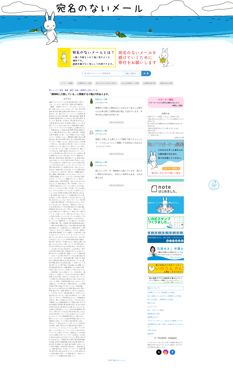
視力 (81, 102)
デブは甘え (71, 197)
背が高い (70, 144)
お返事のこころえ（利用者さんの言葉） (161, 292)
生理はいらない (61, 137)
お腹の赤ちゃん (66, 228)
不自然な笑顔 (67, 193)
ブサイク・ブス (66, 107)
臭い (63, 135)
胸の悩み (80, 256)
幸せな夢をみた (67, 279)
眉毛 (59, 184)
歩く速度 (65, 344)
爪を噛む (58, 344)
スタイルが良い (58, 190)
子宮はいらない (79, 160)
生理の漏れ (55, 353)
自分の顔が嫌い (63, 116)
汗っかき (52, 121)
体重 (60, 111)
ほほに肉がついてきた (57, 160)
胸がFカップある (70, 256)
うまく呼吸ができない (73, 135)
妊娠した (71, 128)
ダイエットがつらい (67, 176)
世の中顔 (82, 109)
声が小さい (74, 237)
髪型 (57, 121)
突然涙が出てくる (71, 251)
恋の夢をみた (59, 153)
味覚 (69, 207)
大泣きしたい (56, 172)
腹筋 (50, 158)
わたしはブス (77, 307)
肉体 (57, 325)
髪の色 (64, 197)
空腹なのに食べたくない (66, 286)
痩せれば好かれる (57, 337)
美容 (75, 104)
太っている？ (54, 221)
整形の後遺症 (57, 232)
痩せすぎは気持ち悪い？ (64, 263)
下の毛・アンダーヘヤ (71, 349)
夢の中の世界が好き (63, 139)
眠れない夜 (66, 184)
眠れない (58, 130)
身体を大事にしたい (74, 123)
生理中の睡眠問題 (61, 342)
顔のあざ (67, 156)
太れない (69, 118)
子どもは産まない (55, 163)
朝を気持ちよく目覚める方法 (63, 167)
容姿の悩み (75, 239)
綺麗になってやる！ (72, 230)
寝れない (73, 316)
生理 (56, 111)
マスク (55, 102)
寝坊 (69, 111)
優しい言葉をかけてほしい (65, 300)
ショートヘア (73, 114)
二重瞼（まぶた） (62, 142)
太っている (62, 102)
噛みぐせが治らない (72, 149)
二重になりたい (79, 167)
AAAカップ (53, 323)
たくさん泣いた (69, 190)
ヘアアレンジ (60, 179)
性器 (50, 111)
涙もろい (82, 251)
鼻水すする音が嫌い (78, 207)
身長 (70, 102)
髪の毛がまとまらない (57, 295)
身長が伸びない (73, 284)
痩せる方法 (63, 351)
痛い (61, 121)
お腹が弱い (75, 132)
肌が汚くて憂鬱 (73, 172)
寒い (61, 223)
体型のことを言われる (76, 218)
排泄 (56, 118)
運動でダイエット (72, 179)
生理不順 (64, 346)
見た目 (51, 246)
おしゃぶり (61, 239)
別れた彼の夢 (70, 321)
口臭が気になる (59, 186)
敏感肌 (61, 356)
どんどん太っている (68, 216)
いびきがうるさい (57, 293)
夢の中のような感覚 (56, 253)
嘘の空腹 (54, 286)
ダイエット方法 (73, 351)
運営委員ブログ (152, 317)
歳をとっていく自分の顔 (67, 309)
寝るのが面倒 (70, 295)
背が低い (52, 139)
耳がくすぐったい (73, 200)
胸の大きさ (78, 195)
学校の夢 (82, 349)
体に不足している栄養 (66, 195)
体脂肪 (56, 176)
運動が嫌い (55, 223)
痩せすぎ (54, 116)
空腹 (70, 223)
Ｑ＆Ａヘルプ (152, 306)
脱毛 (69, 356)
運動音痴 (70, 137)
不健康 (63, 339)
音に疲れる (63, 144)
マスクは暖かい (68, 232)
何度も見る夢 (72, 342)
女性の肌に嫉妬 (56, 202)
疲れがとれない (74, 142)
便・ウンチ (73, 170)
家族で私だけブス (78, 319)
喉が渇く (59, 349)
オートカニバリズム (78, 235)
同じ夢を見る (54, 351)
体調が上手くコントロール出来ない (67, 335)
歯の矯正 (76, 116)
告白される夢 (67, 307)
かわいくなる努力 (57, 256)
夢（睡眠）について (71, 253)
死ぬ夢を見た (70, 305)
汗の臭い (72, 188)
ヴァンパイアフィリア (62, 235)
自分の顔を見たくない (57, 314)
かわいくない (60, 109)
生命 (72, 160)
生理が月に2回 (56, 279)
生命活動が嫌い (69, 258)
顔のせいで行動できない (64, 242)
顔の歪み (77, 176)
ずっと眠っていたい (60, 214)
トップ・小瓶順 (67, 83)
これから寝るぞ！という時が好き (70, 272)
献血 (77, 125)
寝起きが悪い (78, 242)
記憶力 (80, 118)
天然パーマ (63, 353)
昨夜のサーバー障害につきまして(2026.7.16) (163, 117)
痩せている (72, 158)
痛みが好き (77, 288)
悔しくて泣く (56, 218)
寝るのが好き (59, 123)
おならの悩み (77, 163)
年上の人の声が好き (73, 274)
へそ (54, 128)
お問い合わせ (152, 330)
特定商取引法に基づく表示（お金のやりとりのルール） (165, 325)
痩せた (81, 179)
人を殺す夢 (68, 319)
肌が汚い (64, 172)
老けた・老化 (76, 353)
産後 (52, 342)
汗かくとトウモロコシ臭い (58, 188)
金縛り (74, 344)
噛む (81, 149)
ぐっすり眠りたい (72, 221)
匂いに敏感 (71, 125)
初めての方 (151, 303)
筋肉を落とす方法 (62, 170)
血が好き (64, 218)
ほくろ (55, 184)
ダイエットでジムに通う (69, 328)
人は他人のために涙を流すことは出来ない (66, 249)
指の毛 (67, 160)
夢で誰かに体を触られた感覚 (71, 265)
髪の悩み (61, 158)
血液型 (64, 111)
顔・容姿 (52, 109)
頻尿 (70, 288)
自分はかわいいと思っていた (68, 323)
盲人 (72, 139)
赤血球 (55, 195)
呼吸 (52, 130)
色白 (70, 344)
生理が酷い (80, 286)
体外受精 (54, 272)
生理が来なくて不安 (60, 207)
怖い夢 (75, 118)
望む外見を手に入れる (77, 312)
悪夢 (71, 130)
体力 (52, 344)
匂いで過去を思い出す (75, 302)
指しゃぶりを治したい (57, 330)
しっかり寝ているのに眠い (75, 186)
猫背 (62, 291)
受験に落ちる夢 (79, 137)
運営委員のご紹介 (153, 314)
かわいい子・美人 (72, 109)
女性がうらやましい (78, 111)
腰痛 (81, 116)
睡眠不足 (62, 221)
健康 (50, 102)
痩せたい (52, 114)
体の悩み (79, 225)
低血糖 (65, 223)
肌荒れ (80, 114)
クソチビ (59, 316)
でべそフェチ (61, 128)
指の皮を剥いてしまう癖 (75, 260)
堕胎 (75, 139)
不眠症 (58, 107)
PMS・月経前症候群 (63, 281)
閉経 (69, 353)
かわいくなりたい (79, 107)
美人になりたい (59, 270)
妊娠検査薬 (63, 302)
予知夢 (60, 193)
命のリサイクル (69, 337)
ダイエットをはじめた (59, 125)
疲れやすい (57, 291)
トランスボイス (70, 330)
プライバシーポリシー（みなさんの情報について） (165, 321)
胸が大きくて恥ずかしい (63, 211)
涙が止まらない (61, 209)
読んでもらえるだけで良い (106, 83)
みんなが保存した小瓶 (129, 83)
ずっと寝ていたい (79, 293)
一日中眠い (74, 184)
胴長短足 (52, 209)
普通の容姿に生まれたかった (69, 151)
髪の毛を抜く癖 (56, 307)
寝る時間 (78, 339)
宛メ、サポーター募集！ (156, 310)
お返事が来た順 (149, 83)
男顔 (74, 193)
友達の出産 (66, 130)
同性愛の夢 (61, 305)
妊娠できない (67, 163)
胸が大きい (76, 211)
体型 (66, 158)
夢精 (74, 225)
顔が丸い (61, 267)
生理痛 (51, 118)
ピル (73, 356)
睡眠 (78, 104)
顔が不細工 (78, 325)
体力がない (63, 132)
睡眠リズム (72, 267)
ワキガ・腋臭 (75, 156)
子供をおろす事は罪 (67, 325)
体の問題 (52, 263)
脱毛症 (76, 130)
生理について (78, 263)
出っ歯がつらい (65, 146)
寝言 (65, 356)
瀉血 (77, 258)
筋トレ (83, 156)
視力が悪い (70, 339)
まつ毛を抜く (62, 284)
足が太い (52, 170)
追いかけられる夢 (55, 288)
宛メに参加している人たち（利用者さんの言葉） (164, 296)
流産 (79, 139)
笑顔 (71, 116)
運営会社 (150, 334)
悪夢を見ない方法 (66, 225)
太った (65, 114)
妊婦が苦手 (76, 228)
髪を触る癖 (68, 293)
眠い (69, 132)
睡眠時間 (66, 316)
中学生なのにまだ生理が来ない (65, 246)
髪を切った (62, 118)
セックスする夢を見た (76, 244)
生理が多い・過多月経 (75, 346)
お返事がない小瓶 (84, 83)
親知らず (58, 135)
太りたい (59, 298)
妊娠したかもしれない (69, 174)
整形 (71, 104)
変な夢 (73, 121)
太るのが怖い (57, 277)
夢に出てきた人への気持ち (73, 153)
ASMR (68, 239)
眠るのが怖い (56, 216)
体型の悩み (81, 158)
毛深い (76, 102)
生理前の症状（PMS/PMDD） (59, 181)
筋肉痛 (74, 223)
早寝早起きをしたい (70, 298)
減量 (65, 267)
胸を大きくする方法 (61, 312)
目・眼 (58, 114)
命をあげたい (56, 339)
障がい (67, 121)
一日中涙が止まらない (73, 202)
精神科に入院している (57, 321)
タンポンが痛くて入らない (60, 333)
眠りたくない (76, 146)
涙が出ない (66, 204)
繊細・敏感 (57, 174)
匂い (68, 104)
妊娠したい (61, 274)
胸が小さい (55, 146)
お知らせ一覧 (179, 137)
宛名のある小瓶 (166, 83)
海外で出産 (55, 225)
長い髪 (55, 158)
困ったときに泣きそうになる (59, 237)
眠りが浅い (79, 321)
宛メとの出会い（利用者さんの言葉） (160, 299)
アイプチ (82, 328)
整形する (68, 291)
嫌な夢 (56, 132)
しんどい (68, 165)
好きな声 (65, 288)
